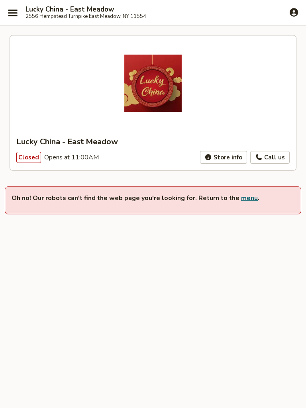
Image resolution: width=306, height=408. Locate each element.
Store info (227, 157)
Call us (274, 157)
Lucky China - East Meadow (70, 10)
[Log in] (294, 12)
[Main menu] (13, 13)
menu (249, 198)
